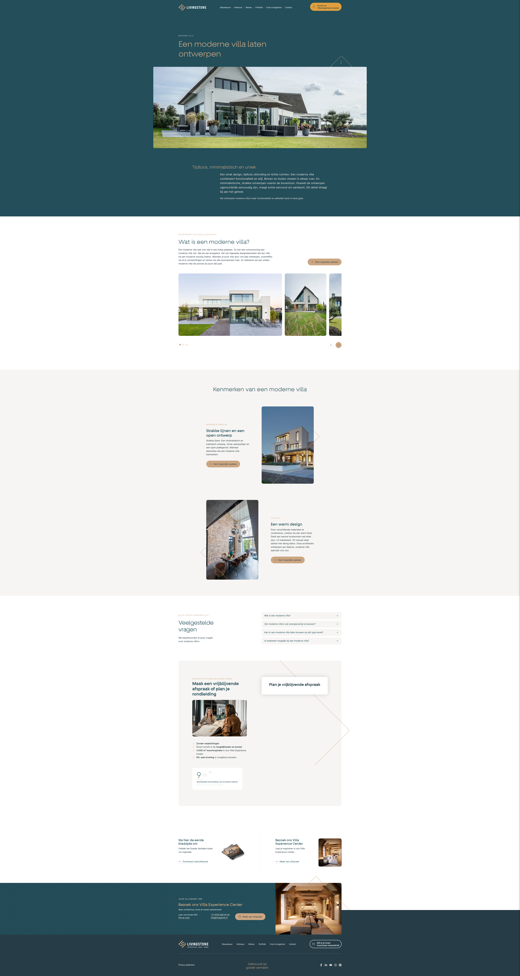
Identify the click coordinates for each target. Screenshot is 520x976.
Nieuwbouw (225, 7)
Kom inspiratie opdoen (326, 262)
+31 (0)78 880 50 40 (220, 915)
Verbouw (238, 7)
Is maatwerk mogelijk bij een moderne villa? (286, 640)
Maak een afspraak (289, 861)
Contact (288, 7)
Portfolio (259, 7)
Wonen (249, 7)
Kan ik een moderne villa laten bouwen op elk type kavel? (293, 632)
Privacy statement (186, 965)
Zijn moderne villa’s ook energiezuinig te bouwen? (289, 624)
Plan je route (183, 918)
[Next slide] (339, 345)
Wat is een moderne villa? (277, 615)
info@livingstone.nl (219, 918)
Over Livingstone (273, 7)
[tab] (180, 345)
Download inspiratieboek (195, 861)
